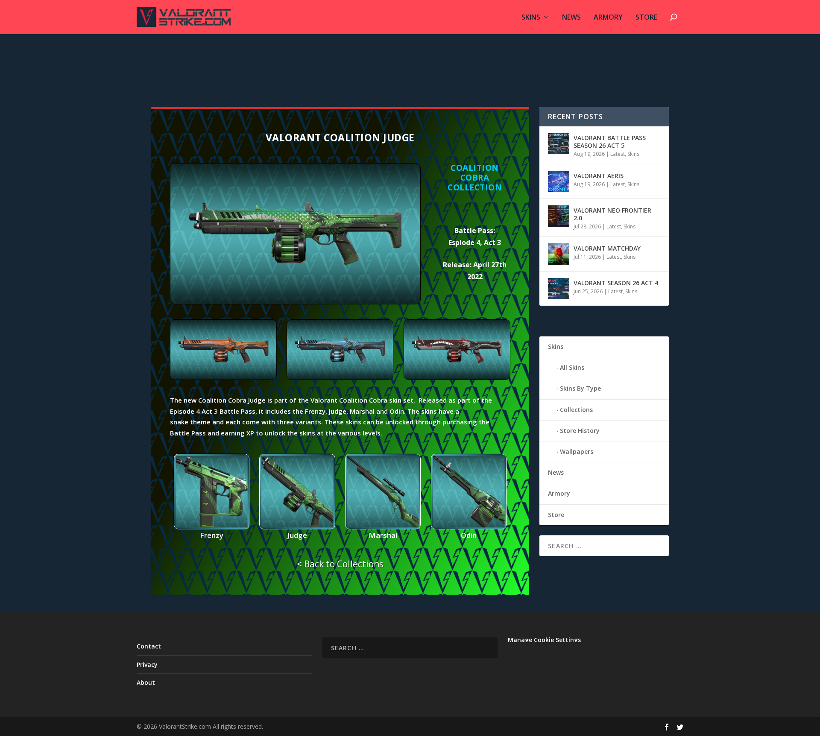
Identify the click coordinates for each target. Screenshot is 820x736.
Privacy (147, 664)
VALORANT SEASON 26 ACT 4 (616, 283)
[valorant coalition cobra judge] (295, 302)
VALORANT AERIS (599, 176)
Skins (530, 18)
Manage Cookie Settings (544, 640)
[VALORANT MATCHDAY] (558, 254)
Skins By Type (580, 388)
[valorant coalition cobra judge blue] (340, 378)
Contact (149, 646)
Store (646, 18)
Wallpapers (576, 451)
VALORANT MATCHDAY (607, 248)
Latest (617, 154)
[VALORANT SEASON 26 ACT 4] (558, 288)
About (146, 682)
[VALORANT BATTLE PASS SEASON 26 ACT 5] (558, 143)
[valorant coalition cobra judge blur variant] (223, 378)
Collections (576, 410)
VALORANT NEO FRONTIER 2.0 (612, 214)
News (571, 18)
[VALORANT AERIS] (558, 181)
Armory (608, 18)
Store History (580, 430)
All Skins (572, 367)
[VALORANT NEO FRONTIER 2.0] (558, 216)
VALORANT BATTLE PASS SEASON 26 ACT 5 (610, 141)
